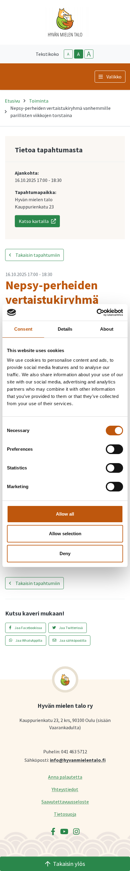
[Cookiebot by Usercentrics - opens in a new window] (96, 312)
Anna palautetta (65, 777)
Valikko (114, 77)
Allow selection (65, 533)
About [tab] (106, 329)
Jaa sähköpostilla (72, 640)
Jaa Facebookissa (28, 627)
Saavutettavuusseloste (65, 801)
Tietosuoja (65, 814)
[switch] (114, 449)
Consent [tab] (23, 329)
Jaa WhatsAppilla (28, 640)
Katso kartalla (34, 221)
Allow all (65, 514)
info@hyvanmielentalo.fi (78, 760)
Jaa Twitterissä (70, 627)
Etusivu (12, 101)
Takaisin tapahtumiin (37, 255)
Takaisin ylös (69, 863)
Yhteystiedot (65, 789)
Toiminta (38, 101)
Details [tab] (65, 329)
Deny (65, 553)
